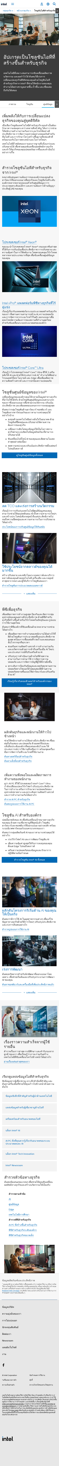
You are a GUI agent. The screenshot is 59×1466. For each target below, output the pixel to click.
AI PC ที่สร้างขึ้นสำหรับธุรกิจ (23, 1225)
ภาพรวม (12, 104)
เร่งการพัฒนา (12, 969)
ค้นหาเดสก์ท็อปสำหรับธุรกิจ (18, 756)
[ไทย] (48, 4)
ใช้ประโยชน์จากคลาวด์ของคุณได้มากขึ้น (27, 568)
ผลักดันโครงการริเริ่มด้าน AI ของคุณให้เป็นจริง (29, 912)
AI (10, 1199)
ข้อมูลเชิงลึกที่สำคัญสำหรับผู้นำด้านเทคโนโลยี (29, 1096)
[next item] (57, 10)
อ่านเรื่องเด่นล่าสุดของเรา (17, 1061)
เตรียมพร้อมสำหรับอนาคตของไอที (23, 1119)
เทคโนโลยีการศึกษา (19, 1214)
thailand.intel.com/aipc (11, 1291)
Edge (11, 1209)
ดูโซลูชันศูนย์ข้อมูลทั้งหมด (29, 455)
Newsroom (7, 1340)
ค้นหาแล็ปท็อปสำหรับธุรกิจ (18, 761)
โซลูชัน (29, 104)
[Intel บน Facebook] (3, 1365)
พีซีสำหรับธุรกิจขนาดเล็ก (21, 1235)
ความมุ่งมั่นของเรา (11, 1313)
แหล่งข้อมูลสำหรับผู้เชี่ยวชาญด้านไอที (25, 1107)
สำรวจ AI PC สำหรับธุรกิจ (17, 799)
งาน (4, 1354)
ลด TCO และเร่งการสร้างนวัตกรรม (28, 506)
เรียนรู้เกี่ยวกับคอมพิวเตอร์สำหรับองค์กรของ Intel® (29, 683)
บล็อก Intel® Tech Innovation (20, 1154)
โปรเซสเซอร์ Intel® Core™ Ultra (22, 368)
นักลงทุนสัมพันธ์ (10, 1327)
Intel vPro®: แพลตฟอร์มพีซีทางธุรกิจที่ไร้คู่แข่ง (29, 305)
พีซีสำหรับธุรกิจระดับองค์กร (23, 1230)
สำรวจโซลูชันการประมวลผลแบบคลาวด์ (22, 585)
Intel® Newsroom (14, 1165)
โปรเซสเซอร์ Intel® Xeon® (19, 242)
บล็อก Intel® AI (13, 1130)
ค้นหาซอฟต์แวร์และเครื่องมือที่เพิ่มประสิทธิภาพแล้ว (28, 984)
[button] (29, 530)
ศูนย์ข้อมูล (47, 104)
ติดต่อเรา (6, 1334)
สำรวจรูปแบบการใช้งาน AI (15, 929)
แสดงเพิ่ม (31, 593)
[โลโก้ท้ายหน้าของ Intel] (8, 1438)
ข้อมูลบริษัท (8, 1307)
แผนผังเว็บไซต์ (9, 1347)
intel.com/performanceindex (13, 1404)
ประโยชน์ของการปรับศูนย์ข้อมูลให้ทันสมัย (23, 527)
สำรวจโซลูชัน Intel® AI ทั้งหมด (29, 859)
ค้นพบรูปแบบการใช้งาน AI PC (19, 804)
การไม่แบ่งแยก (9, 1320)
